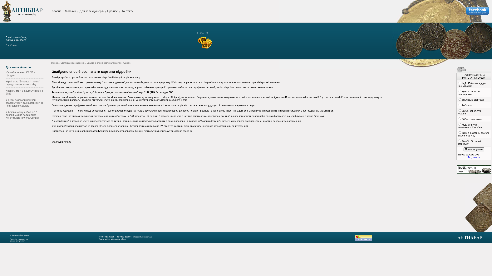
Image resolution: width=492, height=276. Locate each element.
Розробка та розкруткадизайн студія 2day (19, 240)
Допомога (115, 239)
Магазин (70, 11)
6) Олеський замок (472, 119)
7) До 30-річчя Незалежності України (470, 126)
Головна (56, 11)
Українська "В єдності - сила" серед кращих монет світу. (23, 83)
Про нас (112, 11)
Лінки (123, 239)
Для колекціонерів (92, 11)
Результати (474, 157)
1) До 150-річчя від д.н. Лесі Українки (472, 84)
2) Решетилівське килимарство (469, 93)
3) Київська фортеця (473, 100)
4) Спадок (467, 105)
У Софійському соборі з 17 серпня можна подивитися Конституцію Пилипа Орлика (22, 115)
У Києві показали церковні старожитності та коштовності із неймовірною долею (24, 103)
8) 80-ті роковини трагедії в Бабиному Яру (473, 134)
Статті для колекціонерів (72, 63)
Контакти (127, 11)
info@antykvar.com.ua (142, 237)
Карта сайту (104, 239)
